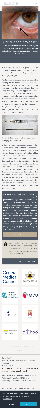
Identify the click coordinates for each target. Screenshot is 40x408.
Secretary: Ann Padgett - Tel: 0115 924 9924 (20, 368)
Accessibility (28, 347)
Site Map (20, 350)
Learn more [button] (7, 399)
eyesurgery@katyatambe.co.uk (14, 371)
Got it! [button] (28, 404)
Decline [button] (11, 404)
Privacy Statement (14, 347)
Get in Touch (20, 234)
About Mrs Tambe (28, 261)
